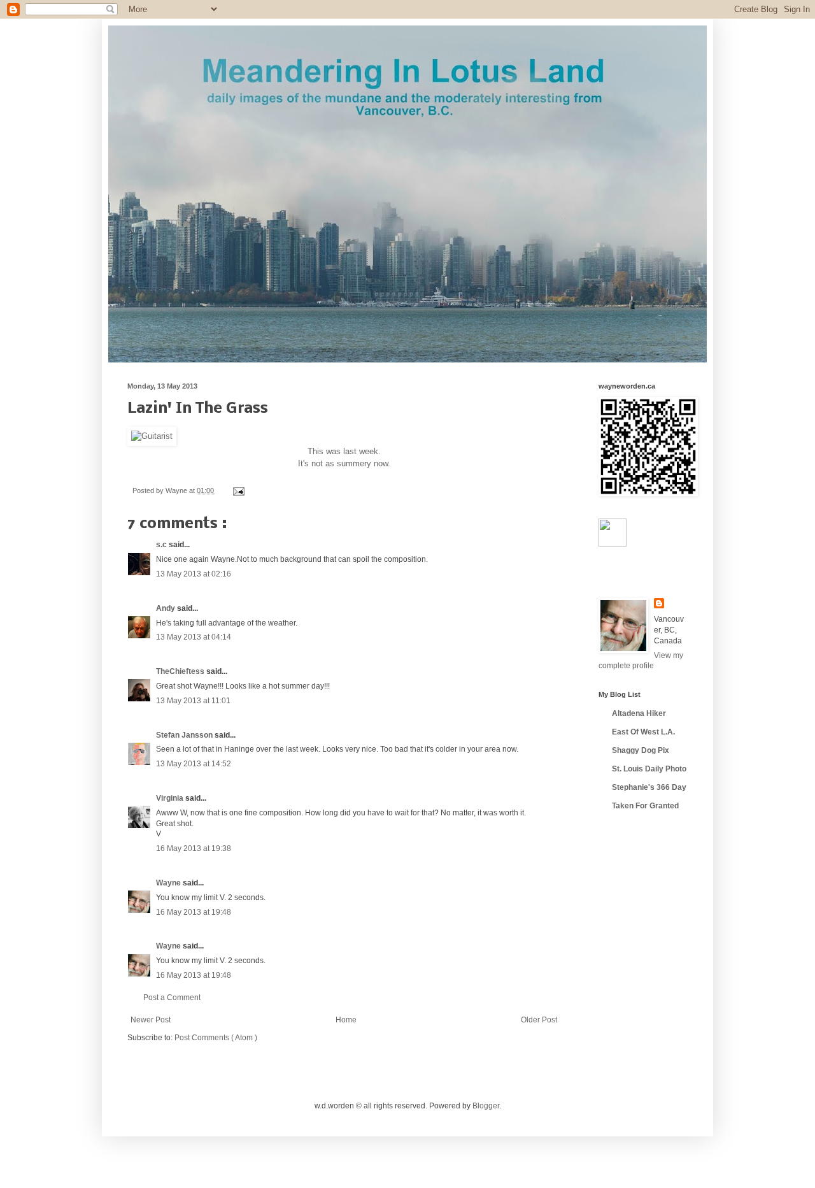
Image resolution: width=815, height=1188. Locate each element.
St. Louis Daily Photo (649, 768)
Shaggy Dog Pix (640, 750)
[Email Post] (237, 490)
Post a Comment (172, 997)
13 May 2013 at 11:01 (193, 700)
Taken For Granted (645, 805)
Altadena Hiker (639, 713)
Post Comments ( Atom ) (215, 1037)
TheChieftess (181, 671)
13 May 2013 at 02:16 (193, 573)
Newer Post (151, 1019)
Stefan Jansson (185, 735)
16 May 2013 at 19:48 (193, 912)
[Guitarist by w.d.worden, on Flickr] (151, 436)
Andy (166, 608)
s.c (162, 544)
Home (346, 1019)
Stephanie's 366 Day (649, 787)
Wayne (169, 882)
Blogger (485, 1105)
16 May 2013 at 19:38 (193, 848)
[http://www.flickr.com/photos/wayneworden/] (613, 544)
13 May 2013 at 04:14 (193, 637)
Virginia (170, 798)
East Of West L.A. (643, 731)
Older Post (539, 1019)
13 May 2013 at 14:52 (193, 763)
